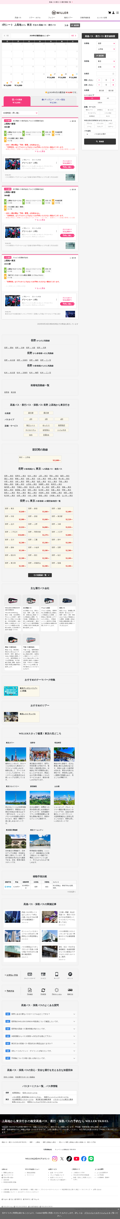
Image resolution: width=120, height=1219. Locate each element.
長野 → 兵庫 (41, 348)
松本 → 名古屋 (9, 373)
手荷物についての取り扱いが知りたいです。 (29, 1058)
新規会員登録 (31, 1172)
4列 (61, 419)
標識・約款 (34, 1189)
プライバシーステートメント (50, 1189)
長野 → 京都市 (22, 360)
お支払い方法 (12, 975)
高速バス (18, 18)
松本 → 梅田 (33, 373)
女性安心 (46, 430)
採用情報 (15, 1189)
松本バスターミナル (30, 1093)
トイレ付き (61, 430)
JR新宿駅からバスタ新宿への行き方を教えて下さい (31, 1036)
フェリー (51, 18)
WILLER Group (8, 1206)
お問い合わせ (97, 1189)
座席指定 (61, 425)
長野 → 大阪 (30, 348)
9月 (72, 36)
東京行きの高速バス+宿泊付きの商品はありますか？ (32, 1043)
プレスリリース (8, 1175)
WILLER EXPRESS (21, 1206)
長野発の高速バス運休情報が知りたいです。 (29, 1029)
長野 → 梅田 (33, 360)
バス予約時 (100, 1175)
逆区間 (76, 25)
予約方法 (10, 991)
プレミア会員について (57, 1175)
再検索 (101, 141)
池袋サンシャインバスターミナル (56, 1097)
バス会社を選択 (100, 134)
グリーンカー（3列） (30, 163)
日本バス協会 (8, 1077)
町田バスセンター (18, 1102)
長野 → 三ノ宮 (45, 360)
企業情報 (6, 1189)
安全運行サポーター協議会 (25, 1077)
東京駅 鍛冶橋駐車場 (43, 1099)
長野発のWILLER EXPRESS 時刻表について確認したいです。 (35, 1021)
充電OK (46, 435)
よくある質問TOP (102, 1172)
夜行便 (46, 413)
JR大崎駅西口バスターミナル (23, 1099)
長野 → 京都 (19, 348)
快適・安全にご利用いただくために (82, 1178)
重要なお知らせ (8, 1172)
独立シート (30, 425)
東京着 (13, 392)
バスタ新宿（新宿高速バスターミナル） (27, 1097)
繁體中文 (19, 1199)
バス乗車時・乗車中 (103, 1177)
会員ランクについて (56, 1177)
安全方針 (6, 1180)
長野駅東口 (16, 1093)
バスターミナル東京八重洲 (63, 1099)
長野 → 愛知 (8, 348)
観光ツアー (68, 18)
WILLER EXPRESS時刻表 (81, 1175)
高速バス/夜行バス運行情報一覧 (60, 2)
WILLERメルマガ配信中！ (58, 1180)
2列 (30, 419)
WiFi (30, 435)
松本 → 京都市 (22, 373)
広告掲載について (9, 1192)
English (6, 1199)
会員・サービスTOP (56, 1172)
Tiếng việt (36, 1199)
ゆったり (46, 425)
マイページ (30, 1175)
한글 (12, 1199)
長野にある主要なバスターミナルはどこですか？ (30, 1014)
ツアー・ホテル (35, 18)
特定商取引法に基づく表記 (70, 1189)
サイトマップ (86, 1189)
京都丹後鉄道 (85, 18)
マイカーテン (30, 430)
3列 (46, 419)
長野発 (6, 392)
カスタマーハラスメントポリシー (28, 1192)
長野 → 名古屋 (9, 360)
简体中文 (28, 1199)
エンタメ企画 (102, 18)
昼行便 (30, 413)
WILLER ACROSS (46, 1206)
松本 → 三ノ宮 (45, 373)
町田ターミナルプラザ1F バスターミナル (43, 1102)
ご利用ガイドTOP (78, 1172)
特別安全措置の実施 (10, 1182)
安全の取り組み (8, 1177)
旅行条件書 (24, 1189)
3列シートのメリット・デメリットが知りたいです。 (32, 1051)
